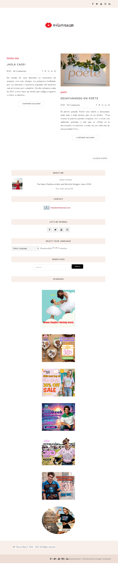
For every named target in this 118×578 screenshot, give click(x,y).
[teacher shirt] (58, 395)
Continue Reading (31, 104)
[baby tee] (58, 464)
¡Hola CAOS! (16, 64)
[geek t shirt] (58, 430)
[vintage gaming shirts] (58, 499)
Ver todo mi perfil (64, 188)
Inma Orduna (66, 179)
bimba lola (13, 58)
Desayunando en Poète (79, 98)
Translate (62, 248)
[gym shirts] (58, 533)
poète (64, 92)
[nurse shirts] (58, 361)
